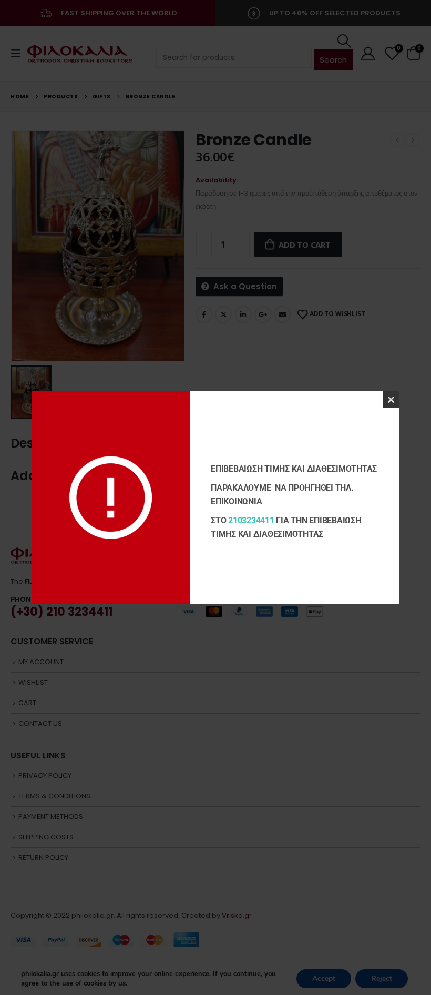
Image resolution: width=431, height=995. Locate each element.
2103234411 (251, 520)
